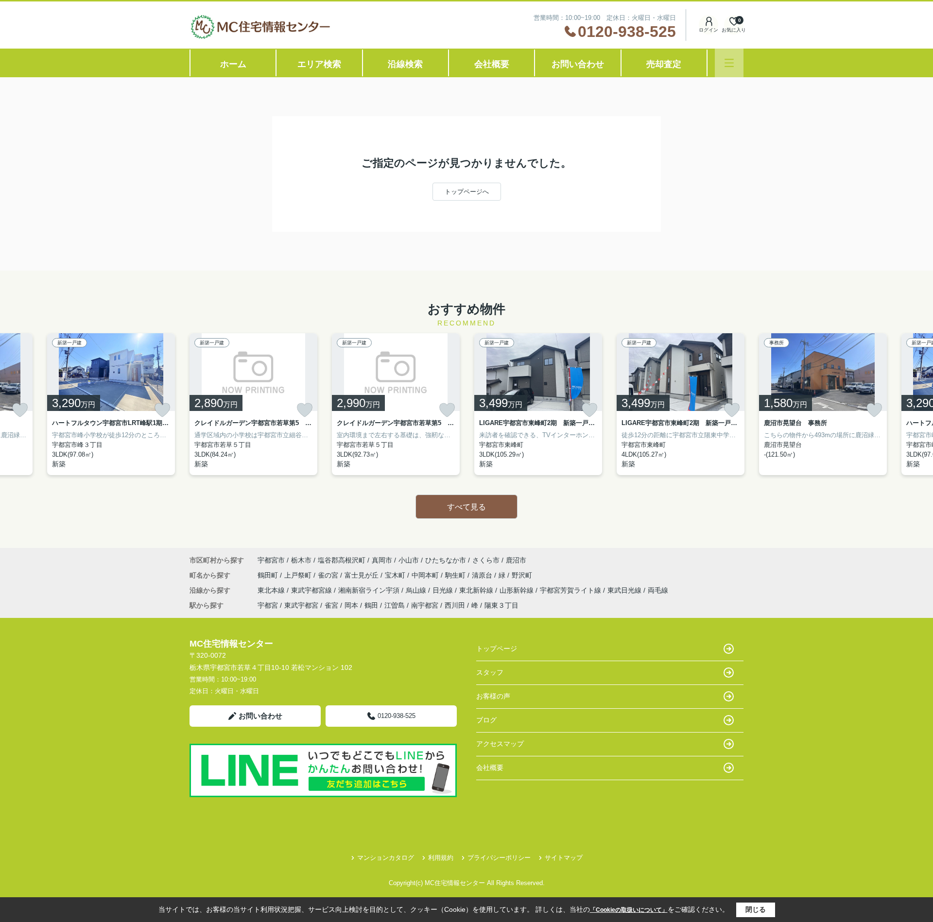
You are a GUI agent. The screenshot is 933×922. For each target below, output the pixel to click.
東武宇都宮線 (312, 590)
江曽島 (394, 605)
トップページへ (467, 191)
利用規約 (440, 857)
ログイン (708, 30)
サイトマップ (564, 857)
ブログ (486, 720)
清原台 (483, 575)
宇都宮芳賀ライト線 (571, 590)
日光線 (443, 590)
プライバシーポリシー (499, 857)
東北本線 (272, 590)
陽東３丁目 (501, 605)
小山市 (408, 560)
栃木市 (301, 560)
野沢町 (522, 575)
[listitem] (253, 404)
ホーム (233, 64)
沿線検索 (405, 64)
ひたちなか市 (445, 560)
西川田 (455, 605)
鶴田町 (269, 575)
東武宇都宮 (301, 605)
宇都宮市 (271, 560)
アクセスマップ (500, 744)
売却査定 (663, 64)
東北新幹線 (477, 590)
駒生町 (456, 575)
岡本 (351, 605)
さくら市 (486, 560)
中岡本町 (426, 575)
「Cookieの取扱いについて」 (629, 909)
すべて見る (466, 507)
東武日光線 (625, 590)
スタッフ (489, 672)
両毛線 (658, 590)
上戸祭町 (298, 575)
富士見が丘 (362, 575)
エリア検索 (319, 64)
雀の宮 (329, 575)
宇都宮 (268, 605)
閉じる (755, 909)
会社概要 (491, 64)
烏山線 (417, 590)
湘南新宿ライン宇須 (369, 590)
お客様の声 (493, 696)
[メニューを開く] (729, 62)
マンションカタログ (385, 857)
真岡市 (382, 560)
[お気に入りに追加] (20, 410)
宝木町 (396, 575)
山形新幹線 (518, 590)
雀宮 (331, 605)
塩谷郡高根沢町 (341, 560)
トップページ (496, 648)
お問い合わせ (578, 64)
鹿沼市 (516, 560)
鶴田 (371, 605)
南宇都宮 (424, 605)
